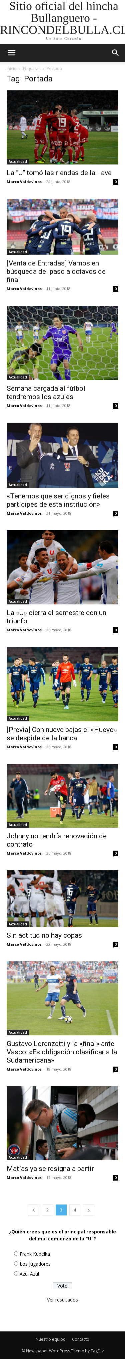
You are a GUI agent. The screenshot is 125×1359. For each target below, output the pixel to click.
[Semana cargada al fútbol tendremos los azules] (62, 343)
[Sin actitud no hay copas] (62, 898)
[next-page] (88, 1209)
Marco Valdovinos (24, 181)
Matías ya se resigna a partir (50, 1169)
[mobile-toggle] (11, 53)
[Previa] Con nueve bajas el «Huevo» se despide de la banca (62, 734)
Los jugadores (35, 1264)
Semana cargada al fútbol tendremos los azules (46, 392)
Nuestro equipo (51, 1339)
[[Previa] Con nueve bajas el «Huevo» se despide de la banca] (62, 684)
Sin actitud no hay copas (44, 935)
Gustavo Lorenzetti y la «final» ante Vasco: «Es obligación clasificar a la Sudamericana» (62, 1052)
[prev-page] (33, 1209)
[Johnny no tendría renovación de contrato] (62, 796)
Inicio (12, 68)
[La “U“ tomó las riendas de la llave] (62, 127)
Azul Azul (29, 1274)
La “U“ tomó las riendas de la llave (59, 173)
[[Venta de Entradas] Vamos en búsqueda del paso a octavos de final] (62, 227)
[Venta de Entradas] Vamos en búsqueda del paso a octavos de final (56, 271)
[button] (115, 53)
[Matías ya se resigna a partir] (62, 1123)
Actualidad (18, 161)
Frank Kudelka (35, 1254)
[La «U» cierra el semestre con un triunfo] (62, 567)
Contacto (80, 1339)
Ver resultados (62, 1300)
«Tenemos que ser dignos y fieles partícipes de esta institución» (58, 500)
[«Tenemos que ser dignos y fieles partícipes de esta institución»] (62, 455)
